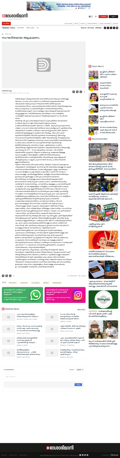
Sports (82, 23)
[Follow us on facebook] (108, 28)
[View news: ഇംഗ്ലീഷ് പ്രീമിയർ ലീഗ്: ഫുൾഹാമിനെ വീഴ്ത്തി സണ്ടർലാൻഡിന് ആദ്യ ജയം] (93, 75)
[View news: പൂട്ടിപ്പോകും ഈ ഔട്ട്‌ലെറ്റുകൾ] (103, 212)
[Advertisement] (44, 414)
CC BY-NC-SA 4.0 (74, 455)
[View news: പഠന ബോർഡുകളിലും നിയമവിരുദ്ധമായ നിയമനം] (8, 317)
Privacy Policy (23, 455)
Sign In (113, 16)
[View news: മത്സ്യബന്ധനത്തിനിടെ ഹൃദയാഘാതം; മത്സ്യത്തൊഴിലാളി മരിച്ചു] (93, 108)
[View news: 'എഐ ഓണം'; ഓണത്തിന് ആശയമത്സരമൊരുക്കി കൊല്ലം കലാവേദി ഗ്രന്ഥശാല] (103, 270)
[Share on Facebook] (73, 92)
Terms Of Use (13, 455)
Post (78, 384)
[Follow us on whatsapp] (114, 28)
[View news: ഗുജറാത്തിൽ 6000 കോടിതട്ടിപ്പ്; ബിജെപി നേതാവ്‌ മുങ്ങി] (52, 329)
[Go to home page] (15, 15)
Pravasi (115, 23)
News (76, 23)
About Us (4, 455)
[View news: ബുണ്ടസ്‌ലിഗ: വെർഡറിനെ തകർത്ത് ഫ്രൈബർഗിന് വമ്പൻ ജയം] (93, 86)
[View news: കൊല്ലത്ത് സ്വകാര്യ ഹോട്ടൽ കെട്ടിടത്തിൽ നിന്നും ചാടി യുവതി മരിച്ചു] (93, 97)
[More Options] (84, 92)
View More (81, 309)
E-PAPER (103, 16)
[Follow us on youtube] (117, 28)
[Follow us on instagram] (105, 28)
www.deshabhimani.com (47, 455)
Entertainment (92, 23)
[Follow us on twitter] (111, 28)
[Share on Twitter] (77, 92)
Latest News (68, 23)
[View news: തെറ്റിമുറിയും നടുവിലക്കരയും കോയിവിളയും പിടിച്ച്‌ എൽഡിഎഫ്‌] (52, 353)
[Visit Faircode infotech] (114, 455)
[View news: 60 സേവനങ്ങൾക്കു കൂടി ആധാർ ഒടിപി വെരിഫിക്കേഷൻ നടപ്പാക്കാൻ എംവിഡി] (93, 130)
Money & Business (105, 23)
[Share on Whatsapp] (81, 92)
